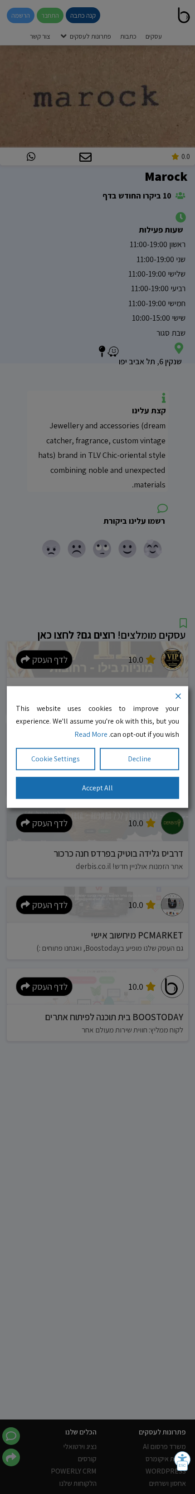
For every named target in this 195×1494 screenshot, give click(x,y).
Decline (139, 758)
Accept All (97, 787)
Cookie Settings (55, 758)
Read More (90, 734)
